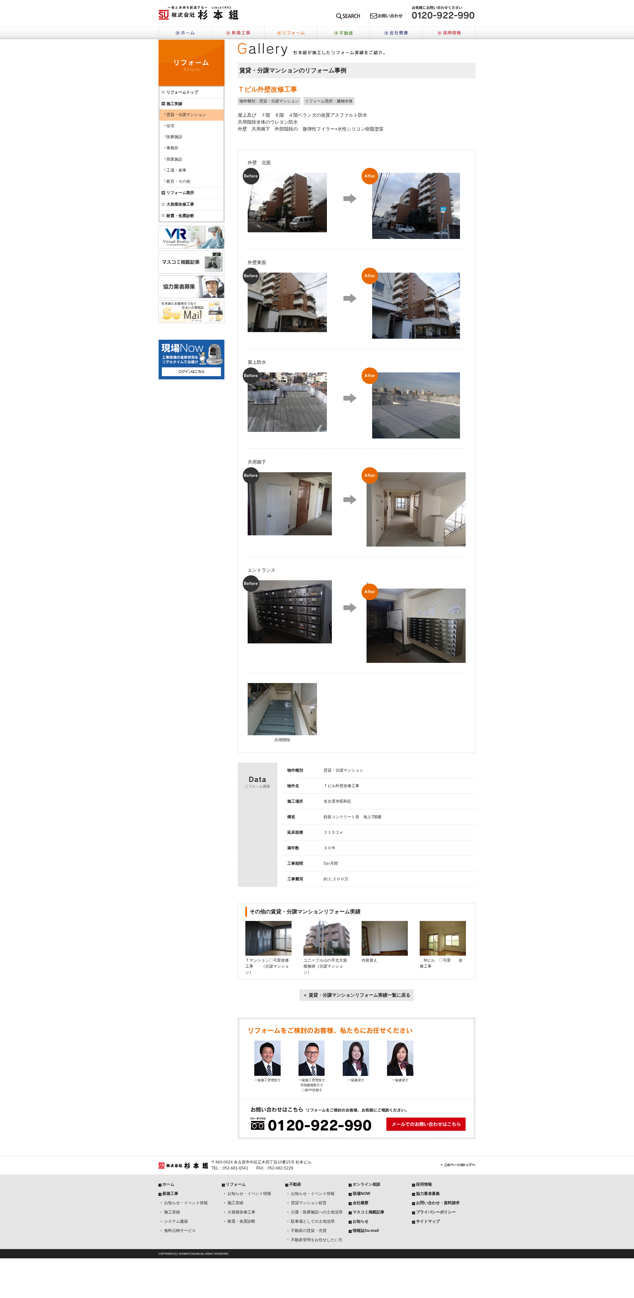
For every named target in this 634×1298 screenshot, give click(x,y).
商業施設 (174, 159)
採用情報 (449, 33)
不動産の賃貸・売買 (309, 1230)
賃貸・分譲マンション (186, 114)
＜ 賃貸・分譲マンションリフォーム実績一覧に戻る (356, 995)
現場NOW (361, 1193)
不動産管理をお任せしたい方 (316, 1240)
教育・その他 (178, 181)
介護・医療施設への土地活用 (316, 1212)
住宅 (170, 126)
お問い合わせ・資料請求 (438, 1203)
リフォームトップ (182, 92)
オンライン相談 (366, 1184)
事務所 (172, 148)
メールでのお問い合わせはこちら (386, 17)
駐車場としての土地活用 (313, 1221)
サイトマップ (428, 1221)
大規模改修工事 (180, 204)
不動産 (343, 33)
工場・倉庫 (176, 170)
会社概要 (396, 33)
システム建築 (176, 1221)
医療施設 (174, 136)
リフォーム (290, 33)
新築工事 (237, 33)
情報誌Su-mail (366, 1230)
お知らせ (361, 1221)
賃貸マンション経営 (309, 1203)
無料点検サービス (180, 1230)
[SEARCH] (348, 17)
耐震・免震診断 (180, 215)
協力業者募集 (428, 1193)
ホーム (184, 33)
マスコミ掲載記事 (368, 1212)
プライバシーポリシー (436, 1212)
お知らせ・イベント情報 (186, 1203)
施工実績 (172, 1212)
